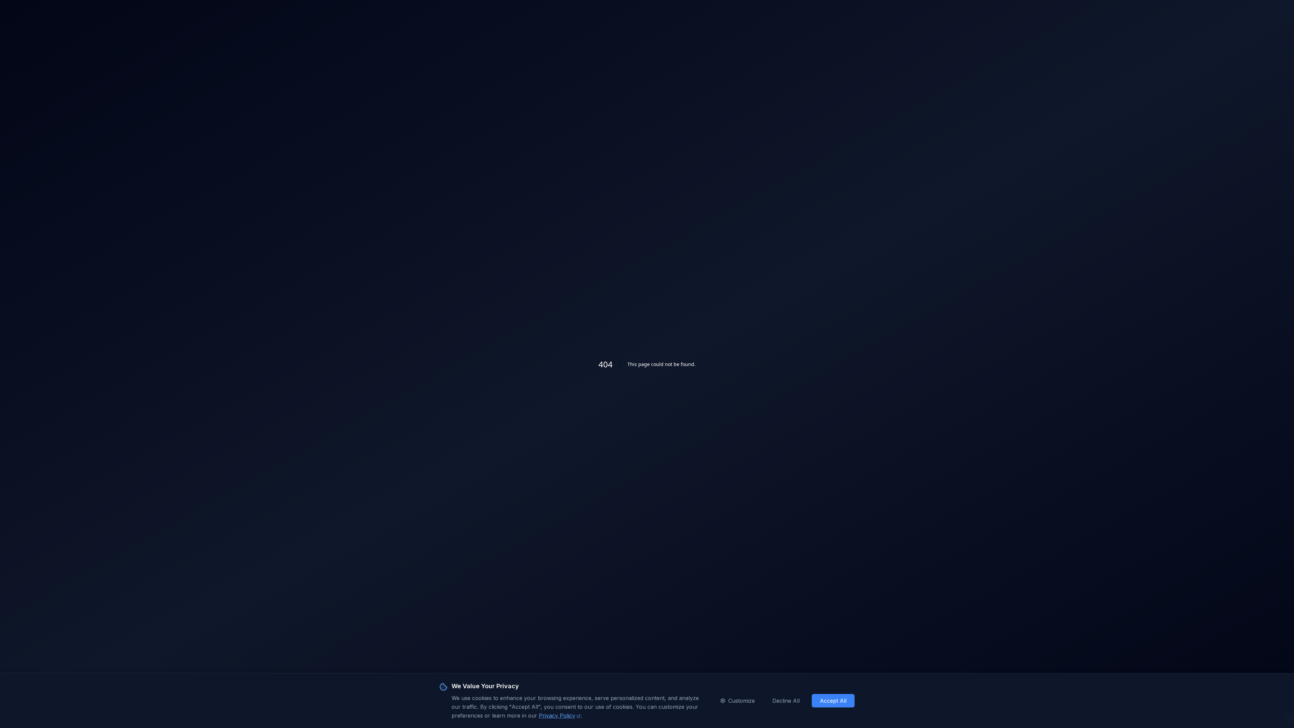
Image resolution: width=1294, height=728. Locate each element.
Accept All (833, 700)
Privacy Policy (557, 715)
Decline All (786, 700)
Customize (741, 700)
